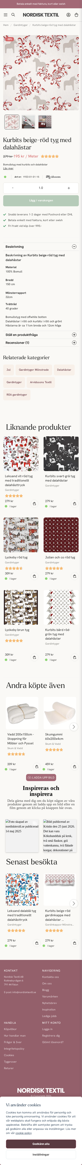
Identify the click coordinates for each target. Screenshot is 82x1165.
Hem (6, 25)
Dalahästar (64, 370)
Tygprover (10, 1061)
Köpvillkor (10, 1029)
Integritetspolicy (14, 1048)
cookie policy (24, 1133)
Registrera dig (51, 1035)
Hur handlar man (15, 1035)
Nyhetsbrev (49, 1003)
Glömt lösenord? (52, 1042)
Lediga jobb (49, 1016)
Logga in (47, 1029)
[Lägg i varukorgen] (34, 504)
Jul (9, 370)
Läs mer (8, 168)
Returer (9, 1068)
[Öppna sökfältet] (14, 15)
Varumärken (50, 996)
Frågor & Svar (13, 1042)
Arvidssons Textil (41, 382)
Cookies (9, 1055)
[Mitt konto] (68, 15)
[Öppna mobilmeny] (6, 15)
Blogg (45, 990)
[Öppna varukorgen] (76, 15)
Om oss (47, 983)
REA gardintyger (17, 394)
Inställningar (41, 1154)
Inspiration (49, 1009)
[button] (22, 835)
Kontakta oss (50, 977)
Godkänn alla (41, 1143)
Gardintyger (21, 25)
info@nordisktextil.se (24, 992)
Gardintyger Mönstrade (34, 370)
